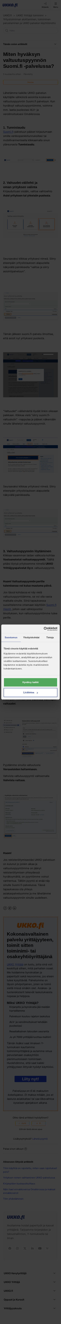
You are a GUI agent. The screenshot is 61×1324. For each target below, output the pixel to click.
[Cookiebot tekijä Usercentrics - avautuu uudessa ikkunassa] (43, 629)
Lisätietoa (28, 692)
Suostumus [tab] (11, 637)
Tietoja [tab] (50, 637)
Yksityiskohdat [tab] (31, 637)
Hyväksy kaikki (30, 682)
